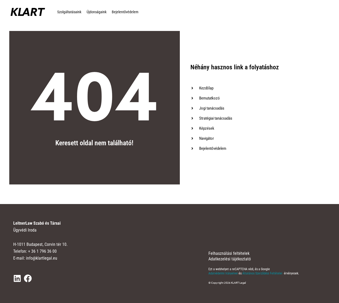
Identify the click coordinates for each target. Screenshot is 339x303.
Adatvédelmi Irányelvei (223, 273)
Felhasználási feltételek (228, 253)
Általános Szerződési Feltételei (262, 273)
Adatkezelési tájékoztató (229, 258)
